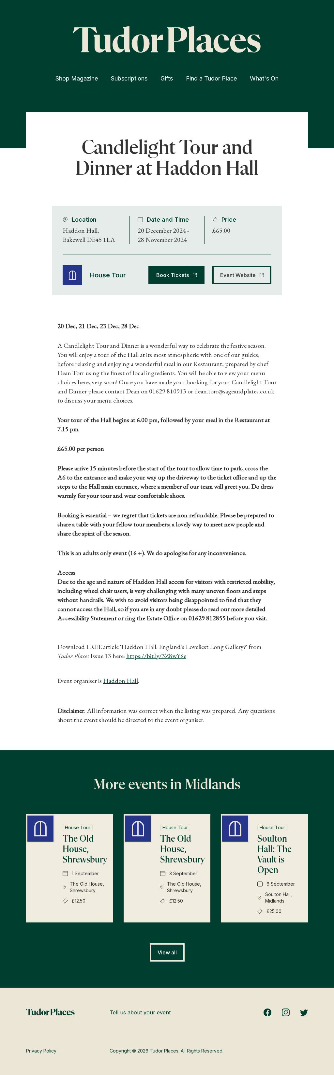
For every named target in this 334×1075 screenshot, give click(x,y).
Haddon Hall (120, 680)
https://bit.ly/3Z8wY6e (156, 656)
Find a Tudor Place (211, 78)
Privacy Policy (41, 1050)
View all (167, 952)
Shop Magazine (76, 78)
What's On (264, 78)
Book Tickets (172, 275)
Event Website (238, 275)
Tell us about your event (140, 1012)
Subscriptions (129, 78)
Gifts (166, 78)
